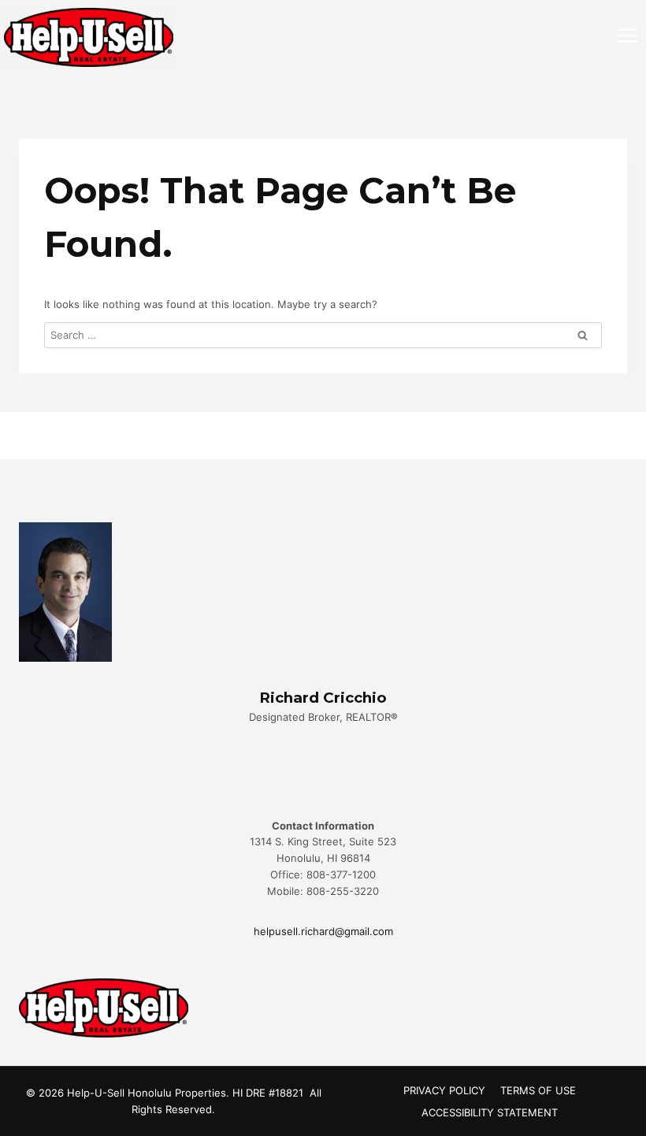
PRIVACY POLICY (444, 1090)
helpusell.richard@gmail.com (323, 931)
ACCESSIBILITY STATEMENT (489, 1112)
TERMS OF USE (538, 1090)
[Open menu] (627, 35)
